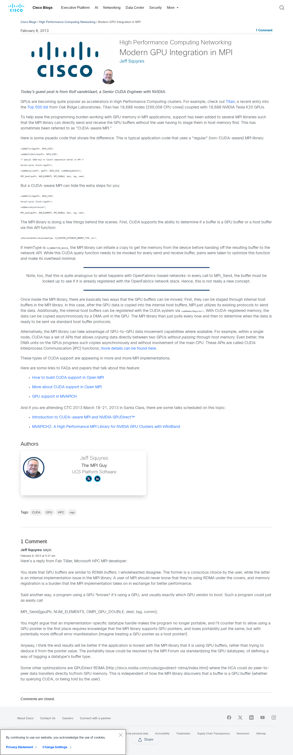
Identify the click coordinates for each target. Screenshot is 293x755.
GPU (49, 512)
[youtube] (262, 717)
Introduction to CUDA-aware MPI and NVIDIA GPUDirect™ (83, 417)
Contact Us (47, 718)
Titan (230, 102)
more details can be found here (128, 348)
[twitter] (240, 717)
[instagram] (274, 717)
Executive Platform (75, 7)
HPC (61, 512)
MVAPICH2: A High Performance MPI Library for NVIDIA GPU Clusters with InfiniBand (106, 427)
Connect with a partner (95, 718)
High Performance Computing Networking (67, 22)
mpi (72, 512)
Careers (67, 718)
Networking (112, 7)
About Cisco (25, 718)
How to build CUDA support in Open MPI (68, 378)
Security (155, 7)
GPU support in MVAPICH (54, 397)
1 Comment (264, 30)
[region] (63, 742)
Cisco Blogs (43, 7)
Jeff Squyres (131, 61)
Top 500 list (37, 107)
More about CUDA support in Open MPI (67, 387)
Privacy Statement (19, 747)
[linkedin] (251, 717)
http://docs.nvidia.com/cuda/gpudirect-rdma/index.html (157, 668)
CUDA (36, 512)
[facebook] (229, 717)
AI (96, 7)
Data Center (135, 7)
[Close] (120, 735)
